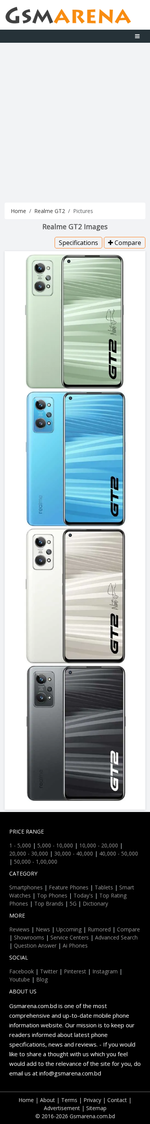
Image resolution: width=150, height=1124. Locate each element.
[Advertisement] (75, 122)
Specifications (78, 242)
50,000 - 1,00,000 (35, 861)
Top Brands (48, 903)
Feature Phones (68, 887)
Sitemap (96, 1108)
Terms (69, 1100)
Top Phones (52, 895)
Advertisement (62, 1108)
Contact (117, 1100)
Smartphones (26, 887)
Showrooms (29, 937)
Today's (83, 895)
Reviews (19, 929)
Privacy (92, 1100)
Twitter (49, 971)
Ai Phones (75, 945)
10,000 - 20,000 (98, 845)
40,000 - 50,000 (118, 853)
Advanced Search (116, 937)
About (47, 1100)
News (43, 929)
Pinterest (75, 971)
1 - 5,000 (20, 845)
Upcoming (69, 929)
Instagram (105, 971)
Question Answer (35, 945)
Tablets (104, 887)
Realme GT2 (49, 211)
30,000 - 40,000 (73, 853)
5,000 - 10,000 (55, 845)
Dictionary (95, 903)
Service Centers (69, 937)
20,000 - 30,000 (28, 853)
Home (18, 211)
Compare (127, 242)
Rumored (99, 929)
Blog (42, 979)
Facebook (21, 971)
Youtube (19, 979)
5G (73, 903)
